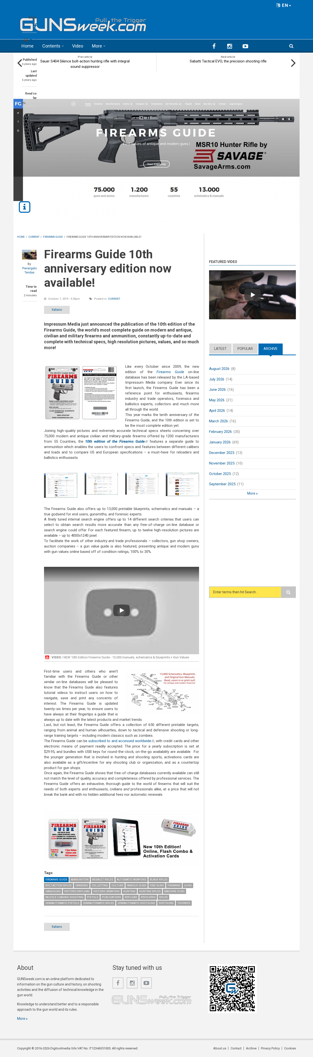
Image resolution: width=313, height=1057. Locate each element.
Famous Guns (136, 885)
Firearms (174, 885)
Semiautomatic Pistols (62, 903)
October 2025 (220, 474)
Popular (245, 349)
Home (28, 45)
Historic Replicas (77, 891)
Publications (111, 897)
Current (114, 298)
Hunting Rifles (150, 891)
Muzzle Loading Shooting (64, 897)
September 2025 (222, 484)
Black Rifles (159, 879)
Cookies (290, 1048)
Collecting (100, 885)
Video (77, 45)
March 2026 (218, 421)
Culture (117, 885)
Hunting (129, 891)
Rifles (163, 897)
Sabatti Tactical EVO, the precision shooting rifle (228, 61)
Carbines (81, 885)
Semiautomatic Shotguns (136, 903)
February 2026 (220, 431)
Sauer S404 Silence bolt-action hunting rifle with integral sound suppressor (85, 64)
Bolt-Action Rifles (58, 885)
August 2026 (219, 369)
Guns (188, 885)
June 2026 (217, 389)
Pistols (92, 897)
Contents (51, 45)
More (97, 45)
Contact (236, 1048)
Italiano (57, 309)
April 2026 (217, 410)
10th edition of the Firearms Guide (116, 441)
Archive (273, 349)
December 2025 (221, 453)
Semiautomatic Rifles (98, 903)
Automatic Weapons (131, 879)
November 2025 (222, 463)
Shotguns (166, 903)
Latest (220, 349)
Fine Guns (157, 885)
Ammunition (80, 879)
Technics (183, 903)
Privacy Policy (270, 1048)
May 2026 (216, 400)
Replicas (131, 897)
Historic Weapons (106, 891)
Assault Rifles (102, 879)
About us (219, 1048)
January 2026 (220, 442)
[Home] (83, 23)
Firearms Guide (56, 879)
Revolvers (148, 897)
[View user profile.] (29, 255)
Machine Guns (174, 891)
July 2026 (216, 379)
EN (284, 5)
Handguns (53, 891)
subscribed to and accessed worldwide (121, 741)
